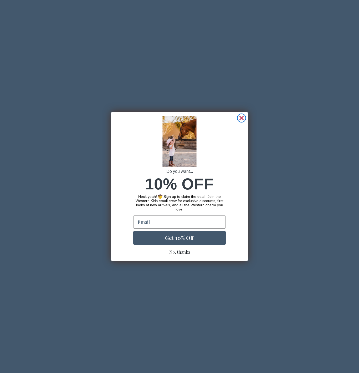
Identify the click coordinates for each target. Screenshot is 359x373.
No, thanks (179, 252)
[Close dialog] (241, 118)
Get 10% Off (179, 237)
